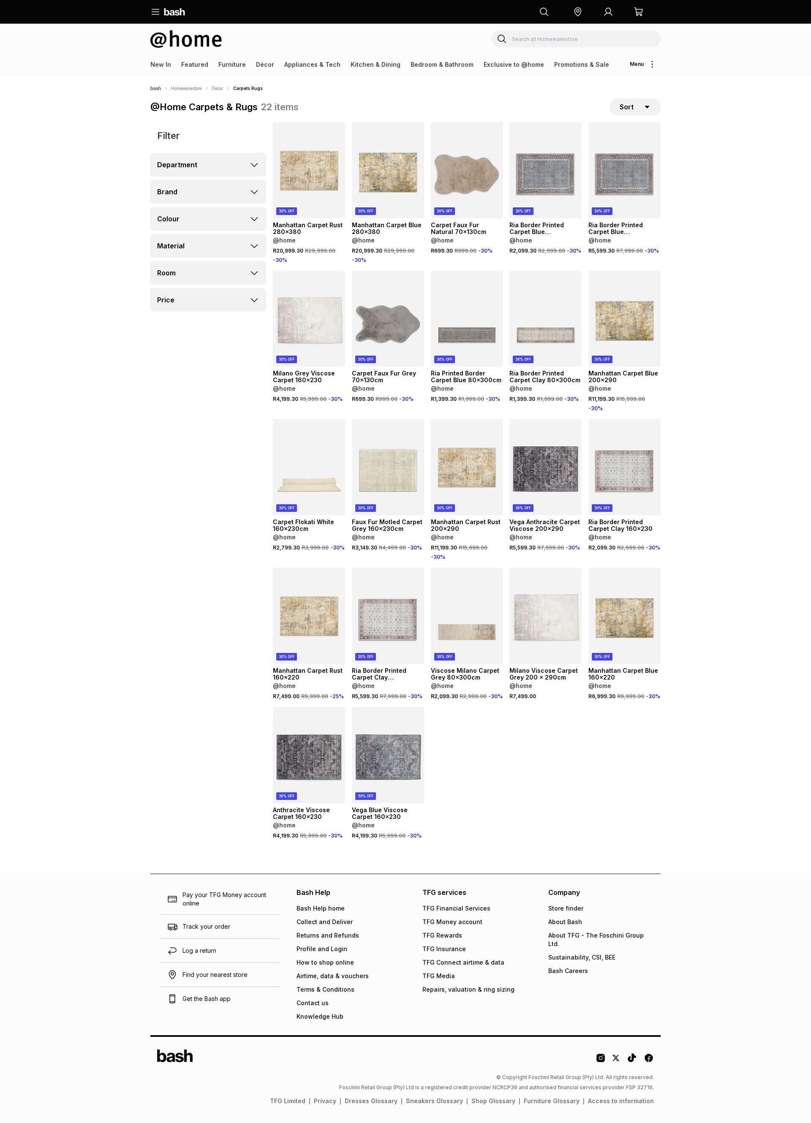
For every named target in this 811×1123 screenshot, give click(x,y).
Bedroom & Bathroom (442, 64)
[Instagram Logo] (601, 1061)
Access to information (621, 1100)
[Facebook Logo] (649, 1061)
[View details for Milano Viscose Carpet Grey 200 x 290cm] (545, 616)
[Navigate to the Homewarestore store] (186, 39)
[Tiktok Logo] (632, 1061)
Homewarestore (186, 88)
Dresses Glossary (371, 1100)
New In (160, 64)
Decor (217, 88)
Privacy (325, 1100)
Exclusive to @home (514, 64)
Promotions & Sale (581, 64)
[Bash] (155, 88)
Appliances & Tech (312, 64)
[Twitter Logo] (616, 1061)
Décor (265, 64)
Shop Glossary (493, 1100)
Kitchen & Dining (375, 64)
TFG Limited (287, 1100)
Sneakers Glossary (434, 1100)
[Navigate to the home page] (174, 12)
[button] (578, 12)
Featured (194, 64)
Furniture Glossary (552, 1100)
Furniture (232, 64)
